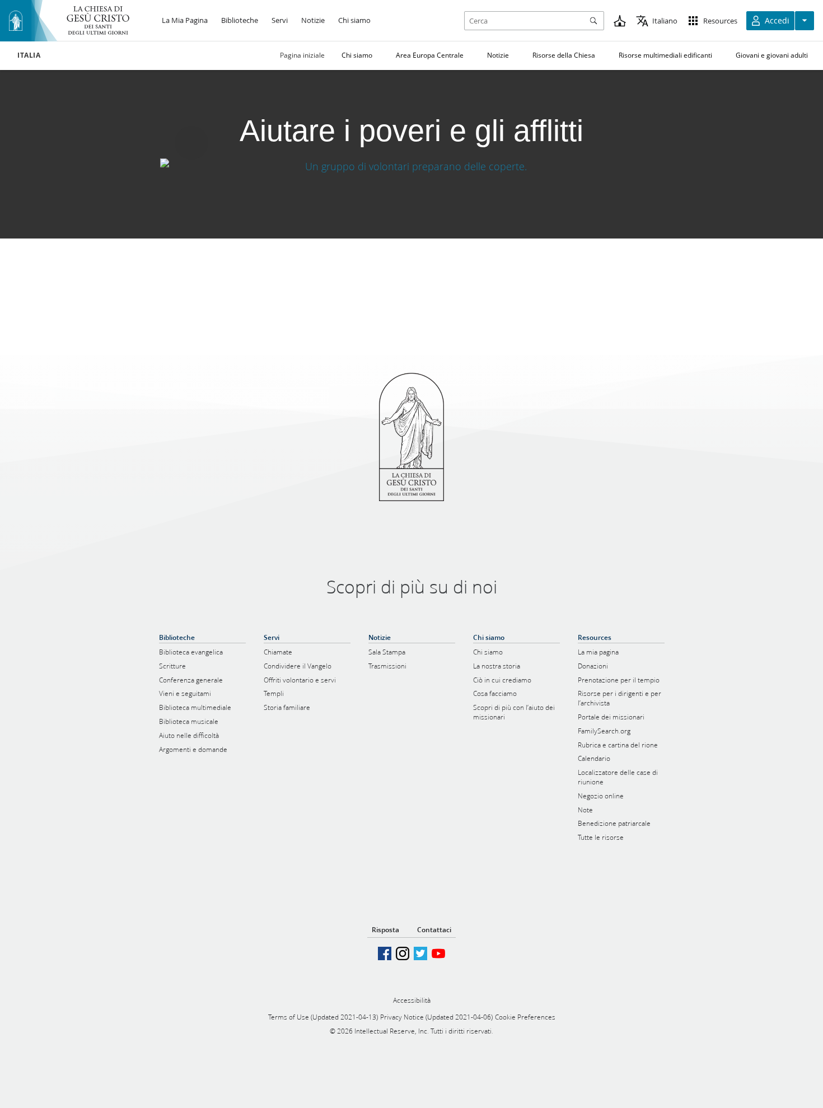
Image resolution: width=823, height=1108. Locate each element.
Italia (29, 55)
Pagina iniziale (302, 55)
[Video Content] (411, 166)
